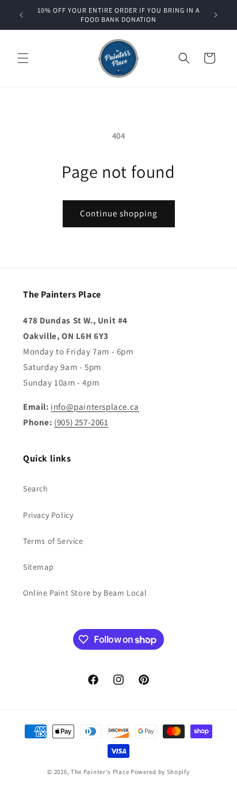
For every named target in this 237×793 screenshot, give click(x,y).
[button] (23, 58)
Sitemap (38, 567)
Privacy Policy (48, 515)
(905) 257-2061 (81, 422)
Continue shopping (119, 213)
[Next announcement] (215, 15)
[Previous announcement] (21, 15)
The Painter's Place (100, 772)
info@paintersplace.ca (95, 406)
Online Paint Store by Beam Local (85, 593)
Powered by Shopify (160, 772)
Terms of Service (53, 541)
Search (35, 488)
